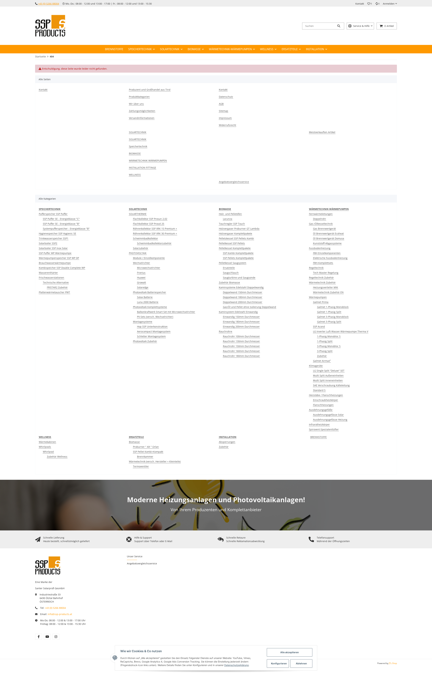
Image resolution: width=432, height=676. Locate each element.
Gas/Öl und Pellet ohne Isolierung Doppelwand (249, 307)
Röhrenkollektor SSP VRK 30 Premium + (155, 233)
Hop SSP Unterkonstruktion (152, 326)
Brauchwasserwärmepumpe (55, 262)
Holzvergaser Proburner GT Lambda (239, 228)
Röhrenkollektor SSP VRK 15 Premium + (155, 228)
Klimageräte (316, 365)
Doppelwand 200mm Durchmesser (242, 302)
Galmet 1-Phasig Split (329, 311)
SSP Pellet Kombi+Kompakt (148, 451)
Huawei (141, 277)
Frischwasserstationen (51, 277)
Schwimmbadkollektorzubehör (154, 243)
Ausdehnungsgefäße (320, 409)
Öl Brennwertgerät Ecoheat (328, 233)
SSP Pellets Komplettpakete (238, 258)
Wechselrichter (141, 262)
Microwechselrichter (148, 267)
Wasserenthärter (48, 272)
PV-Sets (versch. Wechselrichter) (155, 316)
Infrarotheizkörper (319, 424)
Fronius (141, 272)
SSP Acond (319, 326)
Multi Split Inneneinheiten (328, 380)
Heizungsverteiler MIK (325, 287)
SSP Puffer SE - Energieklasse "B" (61, 223)
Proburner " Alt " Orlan (146, 446)
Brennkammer (145, 456)
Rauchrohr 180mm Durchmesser (241, 356)
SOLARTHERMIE (137, 213)
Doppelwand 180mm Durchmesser (242, 297)
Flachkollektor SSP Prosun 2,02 (150, 218)
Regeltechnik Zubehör (321, 277)
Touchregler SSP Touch (232, 223)
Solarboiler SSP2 (48, 243)
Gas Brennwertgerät (324, 228)
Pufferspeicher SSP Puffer (53, 213)
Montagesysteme (142, 321)
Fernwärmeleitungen (321, 213)
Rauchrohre (225, 331)
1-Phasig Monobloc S (329, 336)
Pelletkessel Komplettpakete (235, 248)
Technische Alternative (56, 282)
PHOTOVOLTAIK (137, 253)
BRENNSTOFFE (318, 437)
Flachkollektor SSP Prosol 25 (148, 223)
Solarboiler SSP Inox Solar (53, 248)
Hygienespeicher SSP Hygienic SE (57, 233)
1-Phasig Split (324, 341)
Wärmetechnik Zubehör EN (328, 292)
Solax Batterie (145, 297)
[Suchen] (340, 26)
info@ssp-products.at (60, 614)
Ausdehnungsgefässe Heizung (330, 419)
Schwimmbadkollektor (145, 238)
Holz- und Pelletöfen (230, 213)
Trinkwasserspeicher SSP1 (53, 238)
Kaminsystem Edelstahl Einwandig (238, 311)
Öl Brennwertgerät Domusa (328, 238)
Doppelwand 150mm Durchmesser (242, 292)
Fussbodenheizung (319, 248)
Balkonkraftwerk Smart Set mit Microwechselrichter (166, 311)
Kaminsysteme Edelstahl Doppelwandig (241, 287)
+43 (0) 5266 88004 (48, 3)
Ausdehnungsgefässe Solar (328, 414)
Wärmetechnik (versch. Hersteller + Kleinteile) (155, 461)
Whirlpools (45, 446)
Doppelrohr (319, 218)
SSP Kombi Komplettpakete (238, 253)
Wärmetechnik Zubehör (322, 282)
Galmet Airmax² (322, 360)
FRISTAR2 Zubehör (57, 287)
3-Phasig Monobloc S (329, 346)
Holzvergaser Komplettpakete (235, 233)
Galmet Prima (320, 302)
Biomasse (134, 441)
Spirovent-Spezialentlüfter (324, 429)
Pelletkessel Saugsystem (232, 262)
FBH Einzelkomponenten (327, 253)
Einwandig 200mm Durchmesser (241, 326)
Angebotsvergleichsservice (142, 563)
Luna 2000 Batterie (147, 302)
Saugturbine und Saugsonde (239, 277)
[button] (369, 3)
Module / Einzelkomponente (149, 258)
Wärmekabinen (47, 441)
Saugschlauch (231, 272)
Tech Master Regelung (325, 272)
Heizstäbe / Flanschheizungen (326, 395)
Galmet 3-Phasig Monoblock (332, 316)
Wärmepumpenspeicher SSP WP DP (59, 258)
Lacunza (227, 218)
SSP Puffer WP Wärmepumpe (55, 253)
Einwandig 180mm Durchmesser (241, 321)
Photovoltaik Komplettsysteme (150, 307)
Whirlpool (48, 451)
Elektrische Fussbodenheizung (330, 258)
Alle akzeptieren (289, 652)
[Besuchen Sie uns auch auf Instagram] (55, 637)
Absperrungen (227, 441)
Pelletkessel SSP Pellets (232, 243)
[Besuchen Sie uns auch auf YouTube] (47, 637)
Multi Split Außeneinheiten (328, 375)
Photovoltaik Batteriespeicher (149, 292)
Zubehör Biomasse (229, 282)
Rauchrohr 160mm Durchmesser (241, 351)
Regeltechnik (316, 267)
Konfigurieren (279, 663)
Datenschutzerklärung (236, 665)
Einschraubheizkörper (325, 400)
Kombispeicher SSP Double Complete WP (62, 267)
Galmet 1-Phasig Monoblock (332, 307)
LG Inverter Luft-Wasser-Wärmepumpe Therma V (340, 331)
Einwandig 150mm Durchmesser (241, 316)
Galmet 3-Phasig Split (329, 321)
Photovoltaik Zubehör (145, 341)
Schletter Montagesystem (151, 336)
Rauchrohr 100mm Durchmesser (241, 336)
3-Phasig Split (324, 351)
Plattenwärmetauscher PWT (54, 292)
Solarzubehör (140, 248)
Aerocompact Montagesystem (153, 331)
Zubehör (322, 356)
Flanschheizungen (323, 404)
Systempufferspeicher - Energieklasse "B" (66, 228)
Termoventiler (141, 466)
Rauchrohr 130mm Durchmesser (241, 341)
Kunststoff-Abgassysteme (327, 243)
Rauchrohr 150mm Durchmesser (241, 346)
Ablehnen (301, 663)
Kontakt (359, 3)
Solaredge (142, 287)
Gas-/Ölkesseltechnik (321, 223)
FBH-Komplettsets (323, 262)
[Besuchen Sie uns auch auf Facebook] (38, 637)
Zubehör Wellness (57, 456)
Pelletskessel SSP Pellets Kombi (236, 238)
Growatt (141, 282)
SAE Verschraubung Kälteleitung (331, 385)
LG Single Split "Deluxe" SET (328, 370)
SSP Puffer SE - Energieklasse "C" (61, 218)
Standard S (319, 390)
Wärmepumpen (318, 297)
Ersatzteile (229, 267)
